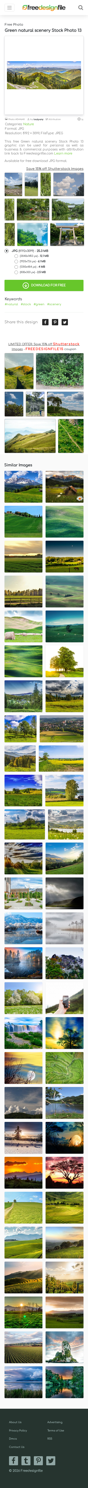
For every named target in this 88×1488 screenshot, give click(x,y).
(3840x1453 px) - (34, 256)
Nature (28, 124)
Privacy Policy (18, 1430)
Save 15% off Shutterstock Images (54, 169)
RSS (49, 1438)
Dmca (13, 1438)
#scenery (54, 304)
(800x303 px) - (33, 272)
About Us (15, 1422)
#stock (26, 304)
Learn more (63, 153)
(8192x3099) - (30, 251)
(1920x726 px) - (33, 261)
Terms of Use (55, 1430)
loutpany (38, 119)
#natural (11, 304)
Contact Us (16, 1447)
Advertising (55, 1422)
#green (39, 304)
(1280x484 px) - (32, 266)
